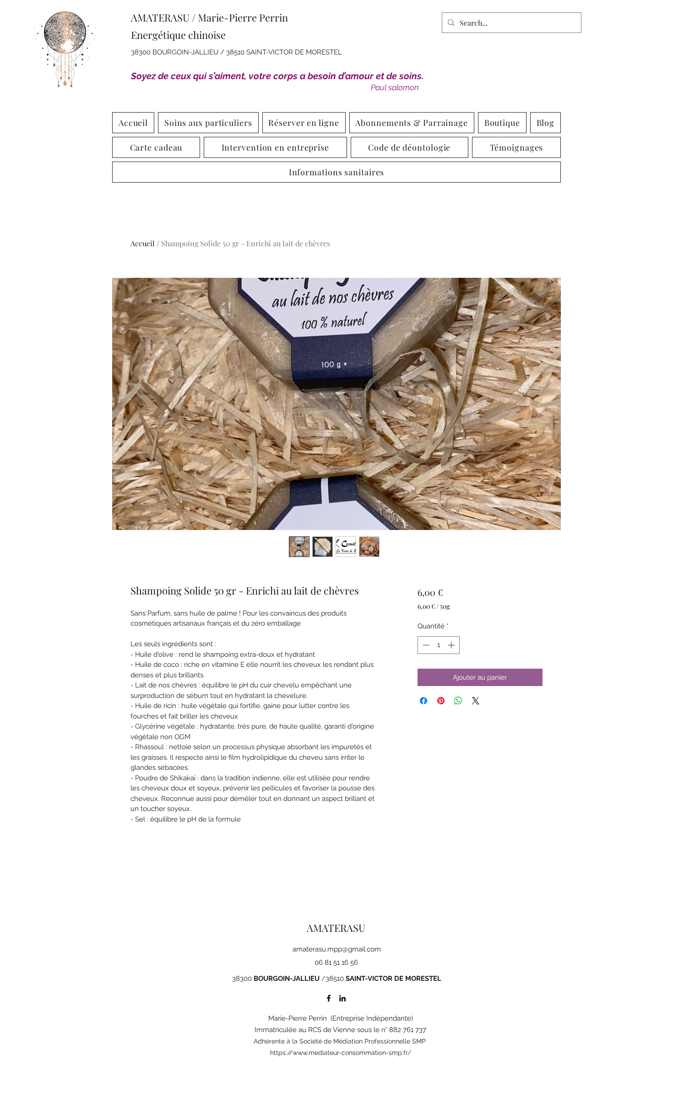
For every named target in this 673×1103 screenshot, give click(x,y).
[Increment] (452, 645)
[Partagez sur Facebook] (423, 700)
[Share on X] (475, 700)
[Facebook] (328, 998)
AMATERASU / (164, 17)
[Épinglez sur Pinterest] (440, 700)
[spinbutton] (438, 645)
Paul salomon (395, 87)
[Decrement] (425, 645)
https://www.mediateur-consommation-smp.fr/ (340, 1052)
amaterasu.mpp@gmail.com (337, 949)
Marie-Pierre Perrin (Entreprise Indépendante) (340, 1018)
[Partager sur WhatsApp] (458, 700)
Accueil (142, 243)
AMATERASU (336, 928)
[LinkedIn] (342, 998)
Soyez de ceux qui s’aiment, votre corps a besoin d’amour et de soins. (277, 75)
